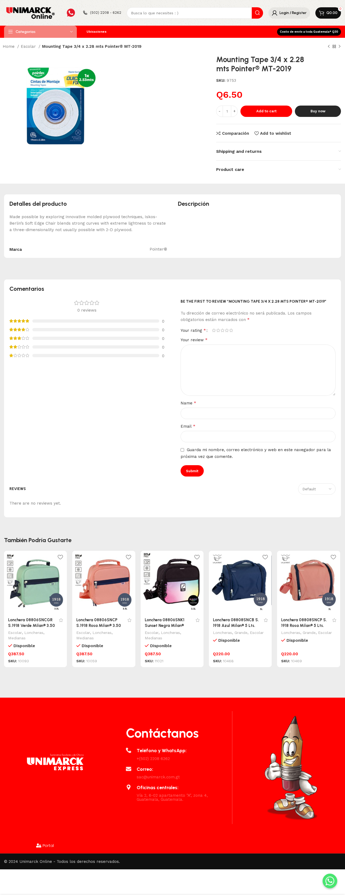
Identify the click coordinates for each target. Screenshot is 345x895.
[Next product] (339, 46)
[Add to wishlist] (60, 557)
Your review (194, 339)
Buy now (317, 111)
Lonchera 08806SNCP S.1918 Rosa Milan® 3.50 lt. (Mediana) (98, 625)
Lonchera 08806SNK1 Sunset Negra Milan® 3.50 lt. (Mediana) (164, 625)
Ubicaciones (96, 31)
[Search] (257, 13)
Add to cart (266, 111)
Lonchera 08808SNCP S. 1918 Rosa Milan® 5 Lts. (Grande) (304, 625)
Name (188, 403)
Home (9, 46)
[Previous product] (329, 46)
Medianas (17, 638)
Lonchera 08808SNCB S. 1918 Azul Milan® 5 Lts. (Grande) (236, 625)
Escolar (29, 46)
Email (188, 426)
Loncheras (33, 632)
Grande (240, 632)
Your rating (193, 330)
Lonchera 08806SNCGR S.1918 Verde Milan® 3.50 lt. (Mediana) (31, 625)
